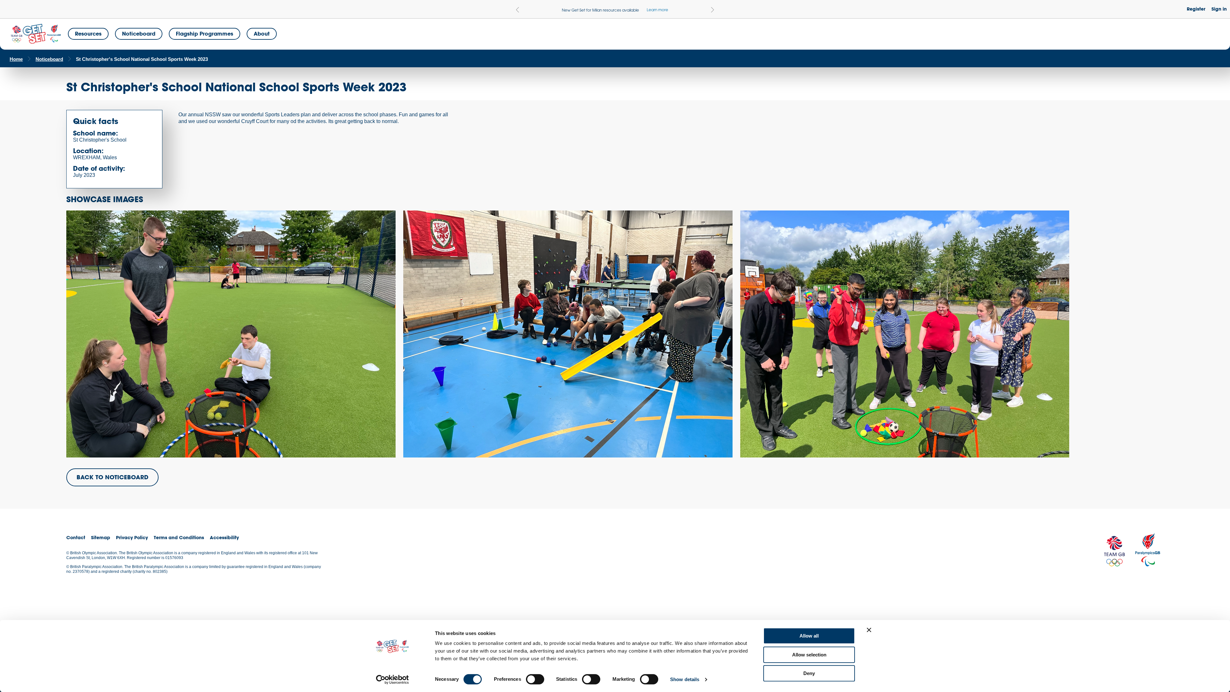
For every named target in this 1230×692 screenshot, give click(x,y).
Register (1196, 9)
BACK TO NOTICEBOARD (112, 477)
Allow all (809, 635)
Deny (809, 673)
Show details (684, 679)
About (262, 33)
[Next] (712, 10)
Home (16, 59)
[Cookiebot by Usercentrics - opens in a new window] (393, 679)
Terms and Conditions (179, 537)
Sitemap (100, 537)
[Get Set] (36, 34)
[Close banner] (869, 630)
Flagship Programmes (204, 33)
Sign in (1219, 9)
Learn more (657, 9)
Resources (88, 33)
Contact (75, 537)
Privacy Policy (132, 537)
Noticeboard (138, 33)
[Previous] (517, 10)
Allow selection (809, 654)
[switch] (535, 679)
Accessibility (224, 537)
